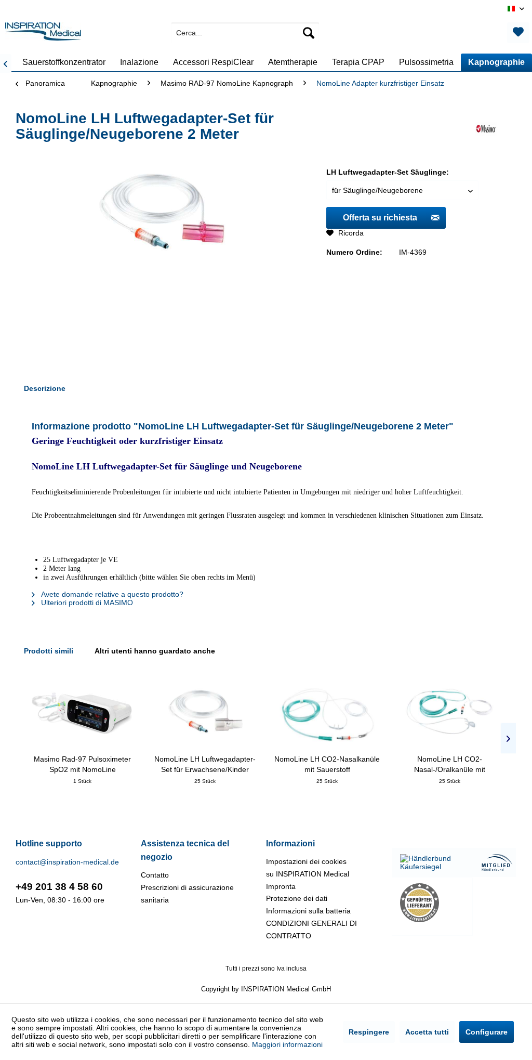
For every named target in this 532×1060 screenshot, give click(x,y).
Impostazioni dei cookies (306, 861)
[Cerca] (309, 32)
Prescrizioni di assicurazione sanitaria (187, 893)
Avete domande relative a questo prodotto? (111, 594)
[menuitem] (245, 32)
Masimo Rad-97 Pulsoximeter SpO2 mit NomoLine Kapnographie (82, 765)
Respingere (369, 1032)
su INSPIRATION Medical (307, 874)
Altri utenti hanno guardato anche (155, 651)
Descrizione (44, 388)
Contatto (155, 875)
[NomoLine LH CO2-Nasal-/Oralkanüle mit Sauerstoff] (449, 712)
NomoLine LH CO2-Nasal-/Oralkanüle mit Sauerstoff (449, 765)
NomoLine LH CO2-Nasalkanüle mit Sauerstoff (327, 764)
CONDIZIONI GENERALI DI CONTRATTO (311, 929)
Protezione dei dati (296, 898)
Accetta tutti (427, 1032)
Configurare (487, 1032)
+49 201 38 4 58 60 (59, 886)
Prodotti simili (48, 651)
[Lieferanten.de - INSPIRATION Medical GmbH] (432, 902)
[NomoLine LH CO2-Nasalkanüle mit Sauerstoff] (327, 712)
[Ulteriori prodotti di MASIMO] (486, 129)
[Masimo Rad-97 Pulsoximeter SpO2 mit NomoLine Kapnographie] (82, 712)
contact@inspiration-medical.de (67, 862)
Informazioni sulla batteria (308, 911)
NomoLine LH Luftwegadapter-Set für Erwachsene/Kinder (205, 764)
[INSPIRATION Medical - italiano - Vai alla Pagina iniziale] (43, 35)
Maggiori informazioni (287, 1044)
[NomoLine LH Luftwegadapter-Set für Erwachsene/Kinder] (205, 712)
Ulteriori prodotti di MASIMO (86, 602)
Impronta (281, 886)
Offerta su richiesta (380, 217)
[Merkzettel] (518, 32)
